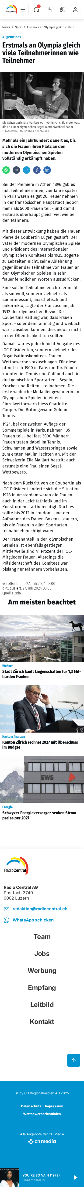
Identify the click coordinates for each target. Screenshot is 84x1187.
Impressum (54, 1106)
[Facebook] (37, 170)
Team (42, 937)
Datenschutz (31, 1106)
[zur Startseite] (11, 9)
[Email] (26, 170)
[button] (62, 9)
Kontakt (42, 1022)
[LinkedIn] (47, 170)
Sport (18, 27)
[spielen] (75, 1177)
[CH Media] (42, 1140)
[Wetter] (49, 9)
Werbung (42, 971)
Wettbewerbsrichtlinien (42, 1114)
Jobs (42, 954)
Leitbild (42, 1005)
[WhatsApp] (6, 170)
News (6, 27)
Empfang (42, 988)
